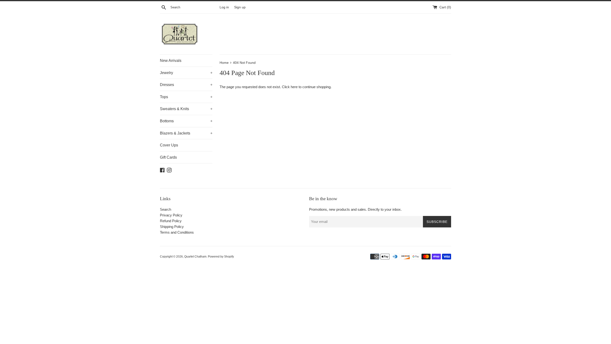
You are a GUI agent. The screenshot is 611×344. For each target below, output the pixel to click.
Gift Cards (168, 157)
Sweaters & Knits (186, 109)
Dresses (186, 85)
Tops (186, 97)
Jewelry (186, 73)
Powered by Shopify (221, 256)
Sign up (240, 7)
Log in (224, 7)
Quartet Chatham (195, 256)
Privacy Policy (171, 215)
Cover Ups (169, 145)
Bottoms (186, 121)
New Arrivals (170, 61)
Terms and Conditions (177, 232)
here (294, 87)
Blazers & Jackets (186, 133)
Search (165, 209)
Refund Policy (171, 221)
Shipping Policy (172, 227)
